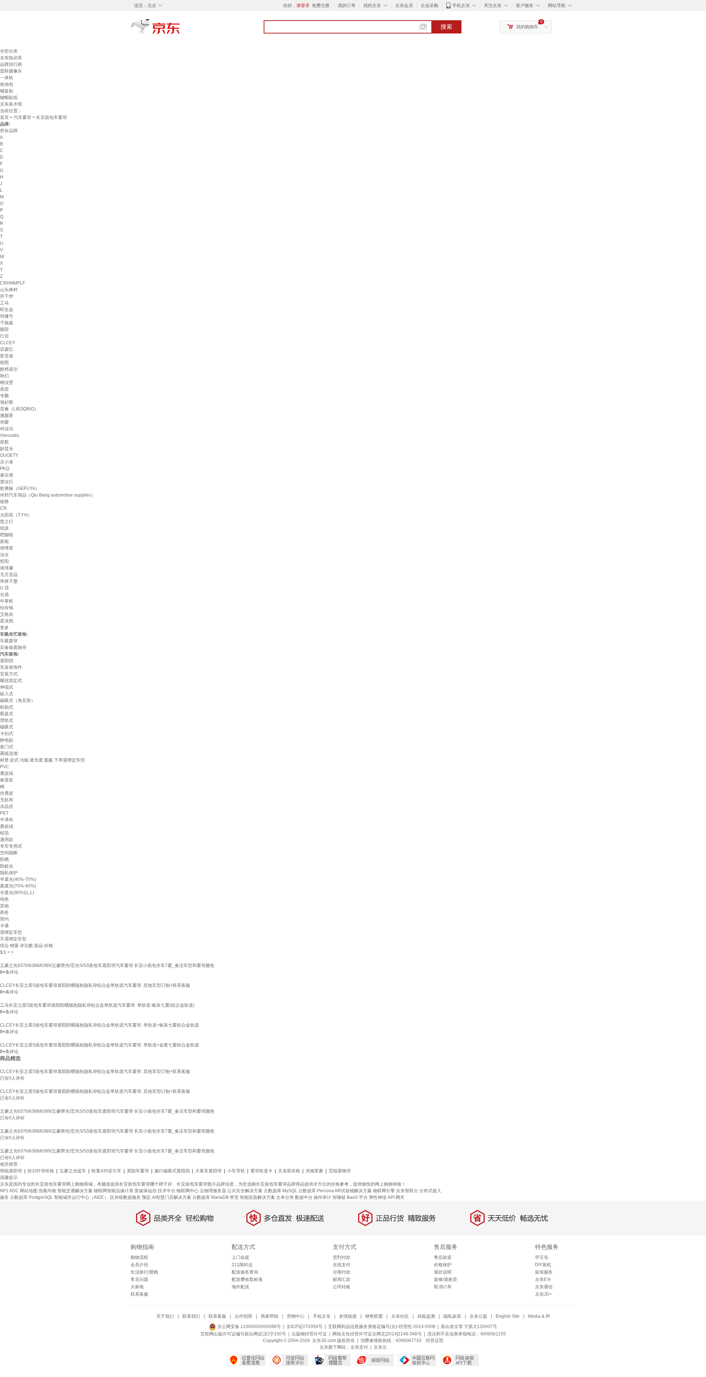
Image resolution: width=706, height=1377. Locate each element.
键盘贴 (6, 90)
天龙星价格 (289, 1170)
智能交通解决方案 (75, 1190)
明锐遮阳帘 (11, 1170)
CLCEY (7, 342)
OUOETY (9, 455)
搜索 (446, 27)
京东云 (380, 1347)
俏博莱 (6, 548)
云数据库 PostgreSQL (31, 1197)
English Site (508, 1316)
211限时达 (242, 1264)
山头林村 (9, 289)
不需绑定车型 (13, 939)
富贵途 (6, 356)
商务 (4, 912)
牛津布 (6, 819)
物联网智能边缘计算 (113, 1190)
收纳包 (6, 84)
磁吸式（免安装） (17, 700)
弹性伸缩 (377, 1197)
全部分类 (9, 51)
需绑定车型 (11, 932)
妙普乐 (6, 448)
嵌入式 (6, 693)
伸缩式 (6, 687)
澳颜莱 (6, 415)
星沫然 (6, 621)
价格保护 (443, 1264)
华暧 (4, 422)
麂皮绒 (6, 826)
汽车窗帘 (22, 117)
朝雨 (4, 362)
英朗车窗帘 (138, 1170)
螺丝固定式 (11, 680)
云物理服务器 (213, 1190)
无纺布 (6, 799)
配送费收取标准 (247, 1279)
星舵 (4, 442)
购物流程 (139, 1257)
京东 (180, 29)
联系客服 (139, 1294)
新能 (4, 541)
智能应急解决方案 (257, 1197)
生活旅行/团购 (144, 1272)
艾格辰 (6, 614)
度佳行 (6, 481)
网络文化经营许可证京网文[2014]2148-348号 (377, 1334)
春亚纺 (6, 780)
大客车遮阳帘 (208, 1170)
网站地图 (29, 1190)
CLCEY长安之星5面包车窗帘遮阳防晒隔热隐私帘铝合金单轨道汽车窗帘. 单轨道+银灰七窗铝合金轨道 (99, 1025)
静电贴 (6, 740)
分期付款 (341, 1272)
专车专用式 (11, 846)
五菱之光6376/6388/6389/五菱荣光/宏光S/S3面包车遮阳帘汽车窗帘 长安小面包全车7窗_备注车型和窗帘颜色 (107, 965)
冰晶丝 (6, 806)
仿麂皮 (6, 793)
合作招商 (243, 1316)
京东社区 (400, 1316)
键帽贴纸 (9, 97)
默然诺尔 (9, 369)
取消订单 (443, 1286)
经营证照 (434, 1340)
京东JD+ (543, 1294)
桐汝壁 (6, 382)
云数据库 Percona (316, 1190)
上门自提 (240, 1257)
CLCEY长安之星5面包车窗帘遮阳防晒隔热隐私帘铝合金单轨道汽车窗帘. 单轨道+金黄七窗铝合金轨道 (99, 1045)
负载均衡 (47, 1190)
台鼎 (4, 594)
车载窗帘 (9, 640)
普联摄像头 (11, 71)
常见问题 (139, 1279)
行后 (4, 336)
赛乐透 (6, 475)
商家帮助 (269, 1316)
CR (3, 508)
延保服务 (544, 1272)
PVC (4, 766)
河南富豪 (314, 1170)
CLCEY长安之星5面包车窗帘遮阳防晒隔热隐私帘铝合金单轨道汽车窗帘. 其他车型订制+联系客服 (95, 985)
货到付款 (341, 1257)
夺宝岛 (541, 1257)
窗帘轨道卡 (261, 1170)
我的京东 (372, 5)
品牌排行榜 (11, 64)
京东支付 (359, 1347)
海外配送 (240, 1286)
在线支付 (341, 1264)
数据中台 (304, 1197)
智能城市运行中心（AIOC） (81, 1197)
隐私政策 (452, 1316)
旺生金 (6, 309)
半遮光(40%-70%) (18, 879)
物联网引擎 (384, 1190)
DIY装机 (543, 1264)
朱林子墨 (9, 581)
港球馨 (6, 568)
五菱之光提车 (73, 1170)
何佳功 (6, 428)
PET (4, 813)
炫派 (4, 528)
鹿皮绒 (6, 773)
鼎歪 (4, 389)
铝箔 (4, 833)
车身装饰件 (11, 667)
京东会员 (404, 5)
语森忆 (6, 349)
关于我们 (165, 1316)
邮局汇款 (341, 1279)
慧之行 (6, 521)
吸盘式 (6, 713)
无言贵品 (9, 574)
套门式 (6, 746)
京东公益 (478, 1316)
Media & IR (539, 1316)
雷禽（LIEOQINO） (19, 409)
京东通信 (544, 1286)
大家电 (137, 1286)
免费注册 (320, 5)
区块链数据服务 (125, 1197)
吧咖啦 (6, 534)
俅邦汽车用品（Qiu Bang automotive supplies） (47, 495)
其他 (4, 905)
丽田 (4, 329)
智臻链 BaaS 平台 (350, 1197)
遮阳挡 (6, 660)
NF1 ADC (9, 1190)
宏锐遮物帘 (340, 1170)
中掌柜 (6, 601)
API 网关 (396, 1197)
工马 (4, 303)
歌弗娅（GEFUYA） (20, 488)
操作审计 (322, 1197)
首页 (4, 117)
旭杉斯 (6, 402)
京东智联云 (407, 1190)
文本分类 (285, 1197)
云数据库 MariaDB (210, 1197)
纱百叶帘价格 (41, 1170)
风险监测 (426, 1316)
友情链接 (348, 1316)
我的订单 (347, 5)
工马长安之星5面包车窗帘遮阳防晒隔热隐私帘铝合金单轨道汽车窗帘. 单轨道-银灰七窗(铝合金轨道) (97, 1005)
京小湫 (6, 462)
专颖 (4, 395)
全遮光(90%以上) (17, 892)
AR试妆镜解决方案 (353, 1190)
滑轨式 (6, 720)
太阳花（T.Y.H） (16, 515)
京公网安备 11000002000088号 (248, 1326)
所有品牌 (9, 130)
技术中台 (166, 1190)
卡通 (4, 925)
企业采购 (429, 5)
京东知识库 (11, 57)
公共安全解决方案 (245, 1190)
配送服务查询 (245, 1272)
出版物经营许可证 (309, 1334)
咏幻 (4, 375)
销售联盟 (374, 1316)
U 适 (4, 587)
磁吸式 (6, 727)
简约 (4, 919)
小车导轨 (236, 1170)
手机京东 (461, 5)
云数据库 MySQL (280, 1190)
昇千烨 (6, 296)
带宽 (234, 1197)
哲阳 (4, 561)
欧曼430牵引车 (106, 1170)
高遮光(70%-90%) (18, 886)
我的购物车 (527, 26)
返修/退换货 (445, 1279)
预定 (146, 1197)
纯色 (4, 899)
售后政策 (443, 1257)
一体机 (6, 77)
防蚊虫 (6, 866)
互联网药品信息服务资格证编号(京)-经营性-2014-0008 (381, 1326)
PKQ (4, 468)
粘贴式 (6, 707)
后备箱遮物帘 (13, 647)
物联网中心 (187, 1190)
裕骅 (4, 501)
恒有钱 (6, 607)
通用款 (6, 839)
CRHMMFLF (12, 283)
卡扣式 (6, 733)
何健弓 (6, 316)
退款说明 (443, 1272)
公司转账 (341, 1286)
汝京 (4, 554)
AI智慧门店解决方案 (171, 1197)
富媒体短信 (146, 1190)
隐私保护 (9, 872)
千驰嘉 (6, 322)
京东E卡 (543, 1279)
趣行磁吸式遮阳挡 (172, 1170)
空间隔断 (9, 852)
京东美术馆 (11, 104)
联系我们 (191, 1316)
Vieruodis (9, 435)
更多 (4, 627)
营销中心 (295, 1316)
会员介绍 (139, 1264)
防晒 (4, 859)
